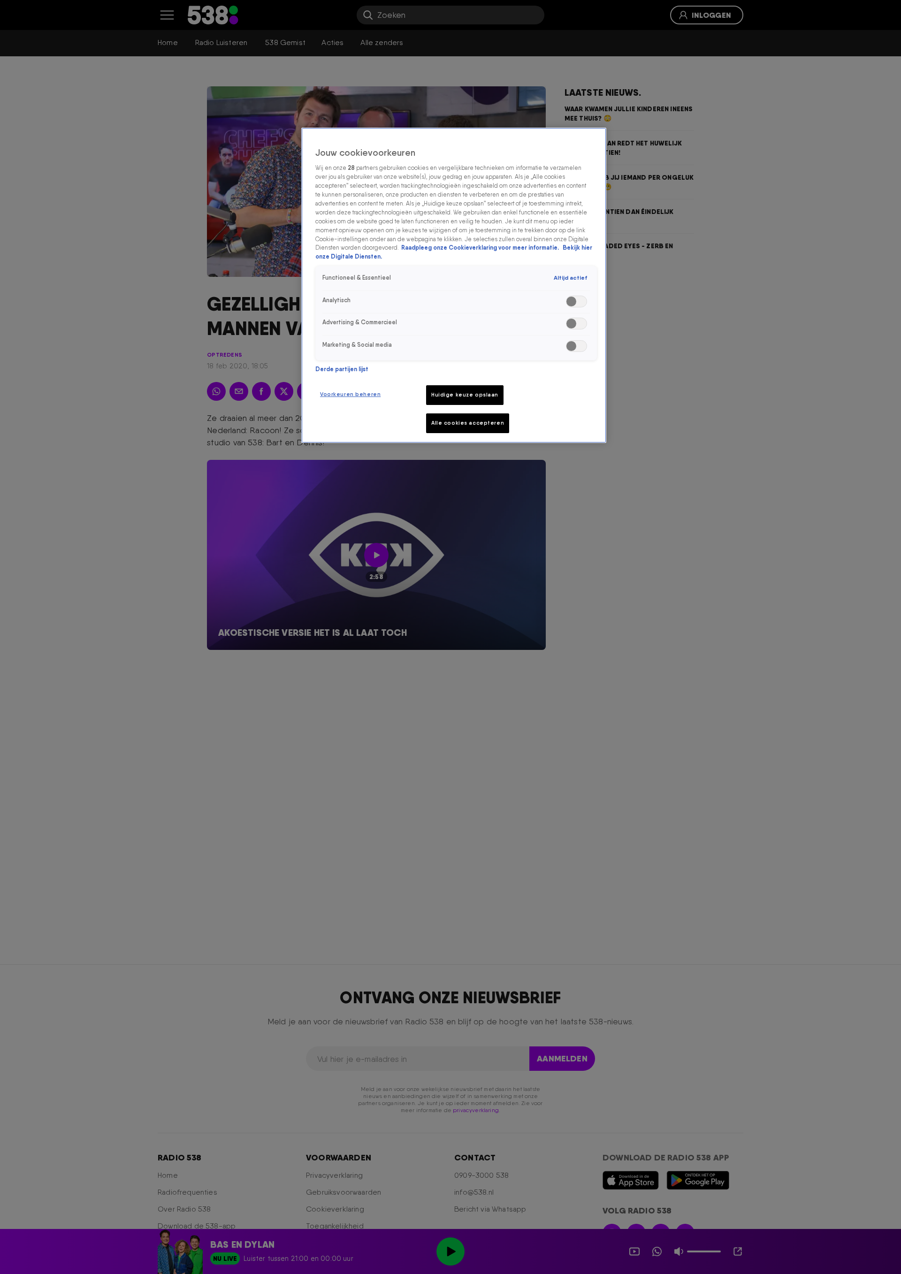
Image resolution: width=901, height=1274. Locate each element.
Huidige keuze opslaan (464, 394)
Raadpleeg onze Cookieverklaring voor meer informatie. (480, 247)
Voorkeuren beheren (350, 394)
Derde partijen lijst (341, 369)
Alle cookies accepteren (467, 423)
